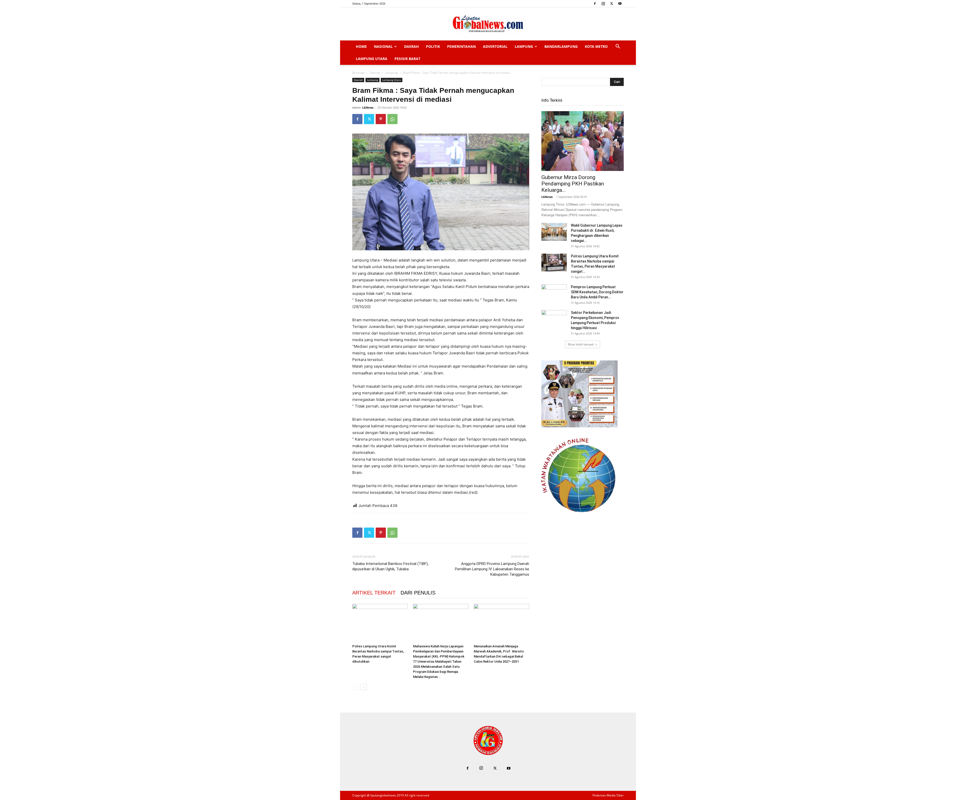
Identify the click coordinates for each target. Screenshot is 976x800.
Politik (433, 46)
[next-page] (363, 687)
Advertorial (495, 46)
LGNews (367, 107)
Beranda (358, 72)
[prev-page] (355, 687)
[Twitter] (611, 3)
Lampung (524, 46)
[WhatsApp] (392, 119)
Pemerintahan (461, 46)
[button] (618, 47)
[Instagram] (603, 3)
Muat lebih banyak (581, 344)
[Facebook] (595, 3)
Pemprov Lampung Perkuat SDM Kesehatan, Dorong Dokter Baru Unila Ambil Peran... (597, 292)
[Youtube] (620, 3)
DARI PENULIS (418, 592)
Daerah (411, 46)
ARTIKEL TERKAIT (373, 592)
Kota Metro (596, 46)
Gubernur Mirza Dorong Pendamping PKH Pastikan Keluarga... (572, 183)
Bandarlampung (561, 46)
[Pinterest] (381, 119)
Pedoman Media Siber (608, 795)
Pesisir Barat (407, 58)
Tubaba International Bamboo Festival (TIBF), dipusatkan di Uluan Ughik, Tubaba (390, 566)
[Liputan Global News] (488, 24)
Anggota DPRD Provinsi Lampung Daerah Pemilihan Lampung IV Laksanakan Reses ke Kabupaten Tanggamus (492, 569)
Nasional (383, 46)
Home (361, 46)
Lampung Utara (371, 58)
